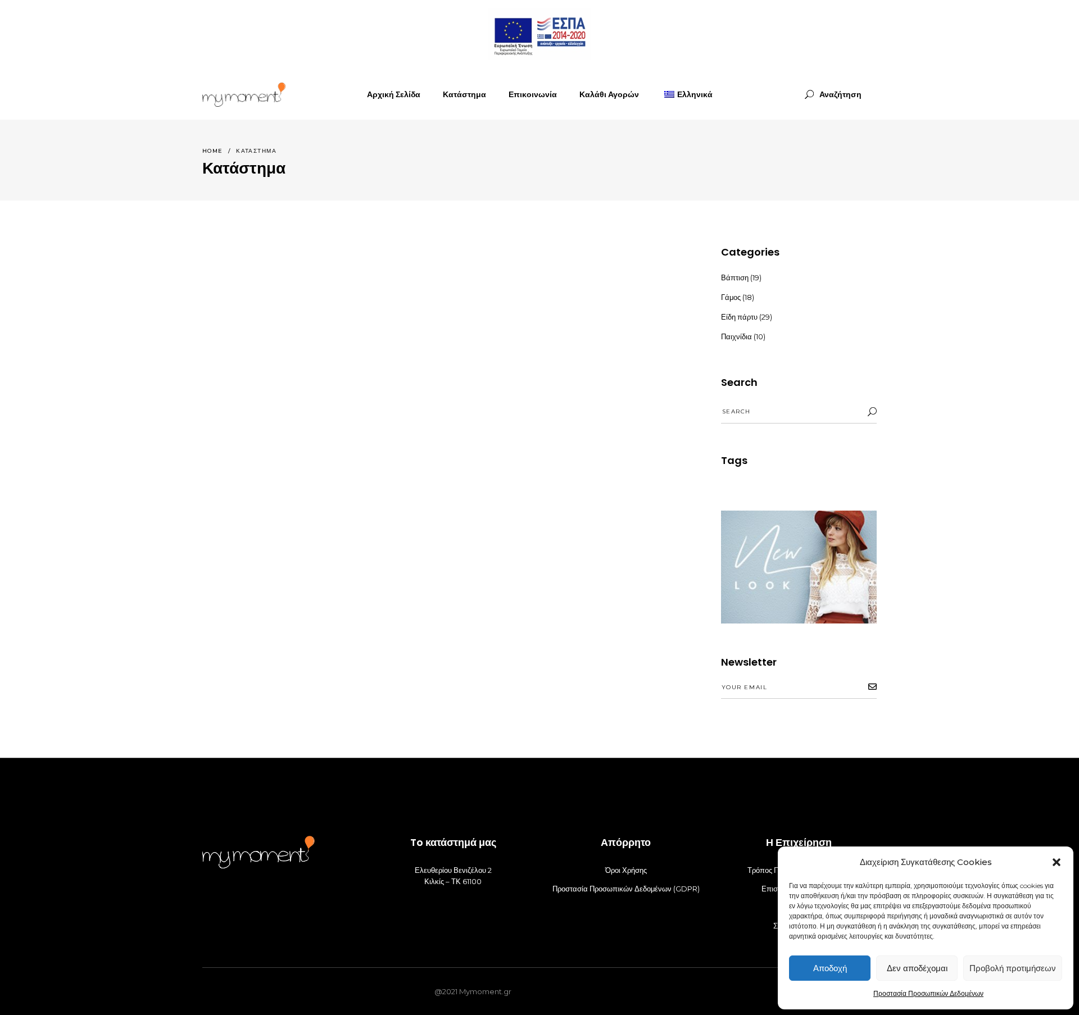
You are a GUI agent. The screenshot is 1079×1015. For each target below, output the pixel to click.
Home (212, 150)
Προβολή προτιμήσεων (1012, 968)
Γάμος (731, 297)
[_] (243, 95)
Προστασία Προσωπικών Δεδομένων (928, 993)
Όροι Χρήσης (626, 870)
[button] (1056, 862)
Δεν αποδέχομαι (917, 968)
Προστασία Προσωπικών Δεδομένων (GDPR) (626, 888)
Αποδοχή (830, 968)
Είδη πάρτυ (739, 316)
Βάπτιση (735, 277)
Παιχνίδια (736, 336)
